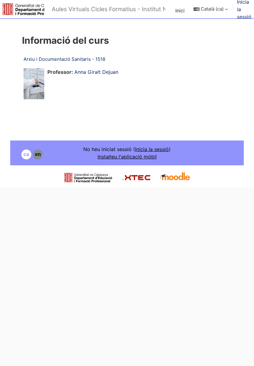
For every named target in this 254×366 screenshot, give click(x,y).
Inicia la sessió (152, 149)
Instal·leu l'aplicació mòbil (127, 157)
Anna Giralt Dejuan (96, 72)
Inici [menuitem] (180, 10)
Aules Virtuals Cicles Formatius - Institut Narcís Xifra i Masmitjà (109, 9)
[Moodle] (175, 177)
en (38, 154)
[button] (211, 9)
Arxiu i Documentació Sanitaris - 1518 (64, 59)
